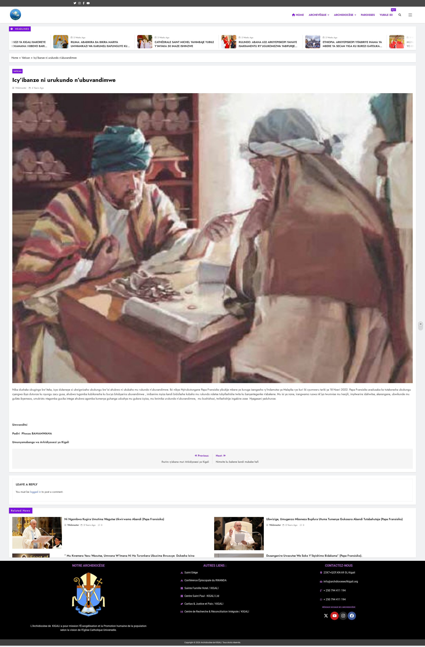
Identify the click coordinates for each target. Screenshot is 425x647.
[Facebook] (352, 616)
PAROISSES (368, 15)
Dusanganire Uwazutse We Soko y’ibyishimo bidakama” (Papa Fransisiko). (314, 556)
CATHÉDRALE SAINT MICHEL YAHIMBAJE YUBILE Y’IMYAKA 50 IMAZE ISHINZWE (130, 44)
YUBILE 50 (387, 13)
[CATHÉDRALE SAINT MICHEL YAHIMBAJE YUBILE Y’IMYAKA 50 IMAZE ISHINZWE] (91, 41)
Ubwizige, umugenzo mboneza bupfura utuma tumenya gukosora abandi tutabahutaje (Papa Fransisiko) (334, 519)
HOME (299, 15)
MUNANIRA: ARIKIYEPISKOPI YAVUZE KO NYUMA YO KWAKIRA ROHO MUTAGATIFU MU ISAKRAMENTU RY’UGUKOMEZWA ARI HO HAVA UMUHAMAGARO (383, 48)
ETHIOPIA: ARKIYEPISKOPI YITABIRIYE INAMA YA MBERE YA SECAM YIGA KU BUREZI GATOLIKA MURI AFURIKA (298, 46)
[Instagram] (343, 616)
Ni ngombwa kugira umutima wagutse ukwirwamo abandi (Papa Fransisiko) (114, 519)
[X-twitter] (326, 616)
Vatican (17, 71)
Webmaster (20, 88)
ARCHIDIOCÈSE (343, 15)
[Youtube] (334, 616)
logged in (35, 492)
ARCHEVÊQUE (317, 15)
